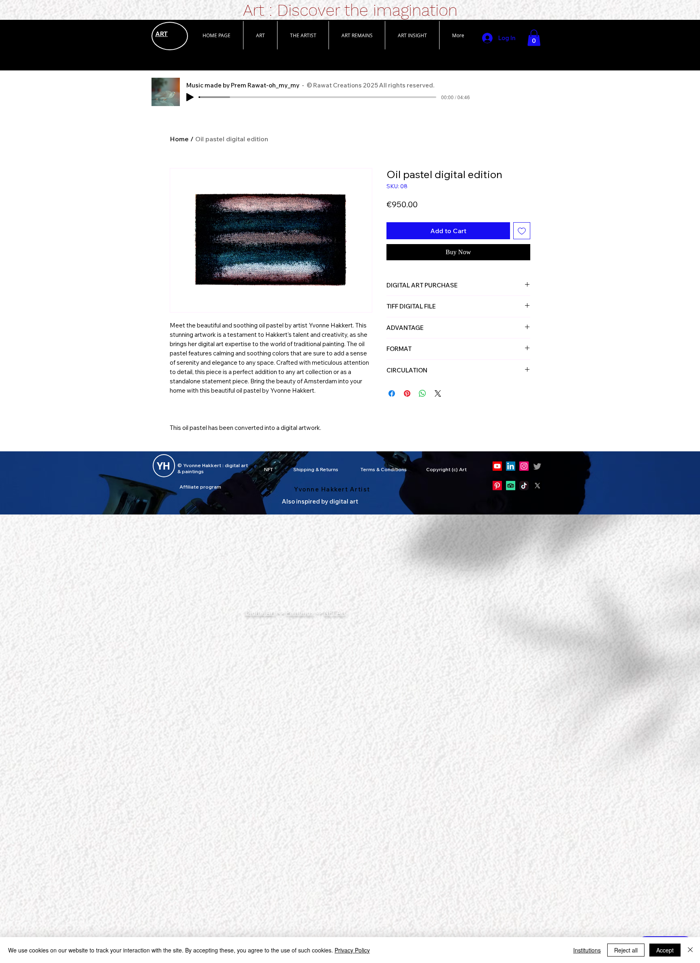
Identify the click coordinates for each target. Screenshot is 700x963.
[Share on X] (438, 411)
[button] (260, 35)
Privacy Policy (352, 950)
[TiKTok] (524, 485)
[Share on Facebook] (392, 411)
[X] (537, 485)
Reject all (626, 950)
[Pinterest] (497, 485)
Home (179, 139)
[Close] (690, 950)
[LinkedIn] (510, 466)
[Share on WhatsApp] (422, 411)
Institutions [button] (587, 950)
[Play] (190, 97)
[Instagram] (524, 466)
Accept (665, 950)
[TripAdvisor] (510, 485)
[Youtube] (497, 466)
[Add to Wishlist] (521, 230)
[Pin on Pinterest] (407, 411)
